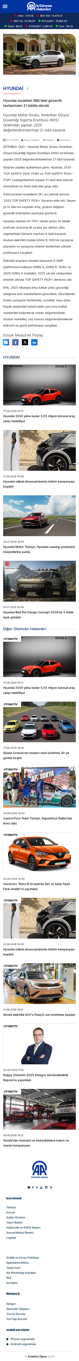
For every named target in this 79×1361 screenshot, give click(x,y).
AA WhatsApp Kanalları (21, 1272)
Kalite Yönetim (15, 1217)
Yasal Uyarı (13, 1267)
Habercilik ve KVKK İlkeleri (23, 1227)
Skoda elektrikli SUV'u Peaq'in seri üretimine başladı (39, 1014)
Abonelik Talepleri (17, 1309)
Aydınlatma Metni (17, 1262)
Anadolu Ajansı (37, 1356)
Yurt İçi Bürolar (15, 1314)
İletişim (11, 1303)
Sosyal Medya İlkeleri (19, 1232)
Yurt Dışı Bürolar (16, 1319)
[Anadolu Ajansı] (39, 1169)
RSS (8, 1277)
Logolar (11, 1237)
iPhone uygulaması (23, 1339)
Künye (10, 1212)
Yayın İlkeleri (14, 1222)
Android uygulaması (23, 1344)
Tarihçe (11, 1207)
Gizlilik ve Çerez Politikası (22, 1257)
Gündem (11, 1282)
